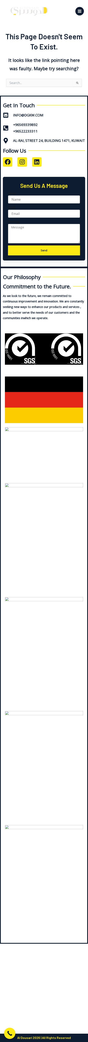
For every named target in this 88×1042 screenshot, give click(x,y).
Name (12, 193)
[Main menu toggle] (79, 11)
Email (11, 207)
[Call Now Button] (9, 1033)
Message (14, 222)
